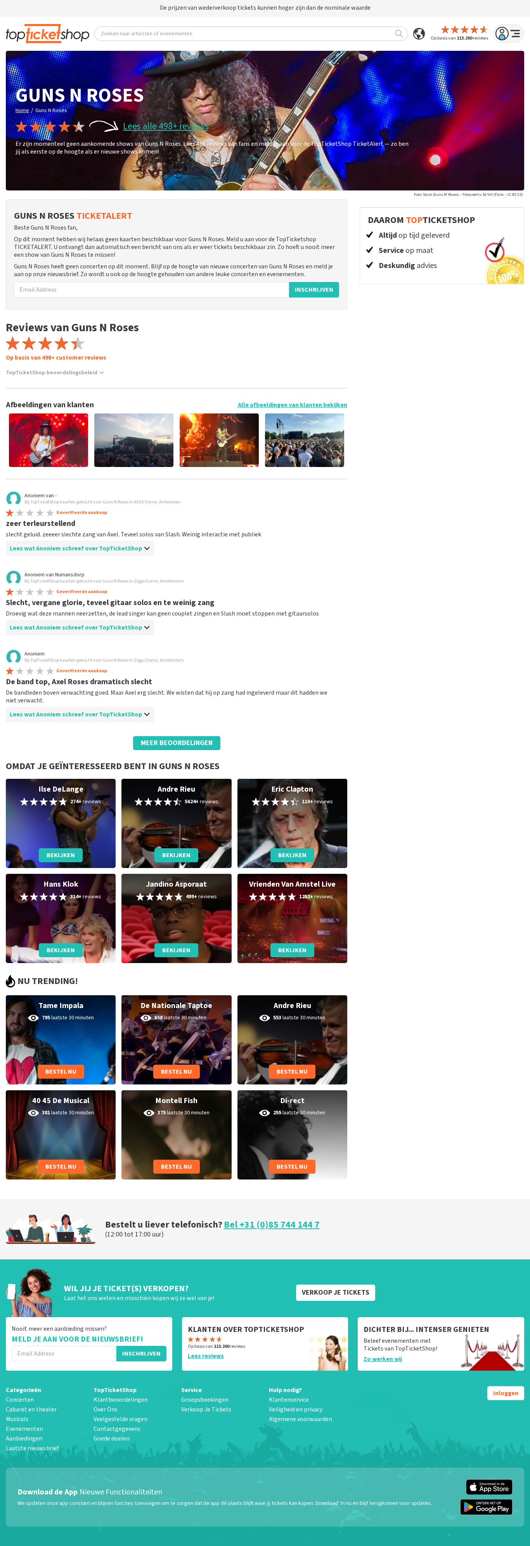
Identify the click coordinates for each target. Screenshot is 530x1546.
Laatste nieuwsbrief (32, 1448)
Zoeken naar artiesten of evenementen (146, 34)
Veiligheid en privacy (295, 1409)
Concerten (20, 1400)
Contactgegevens (117, 1429)
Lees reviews (206, 1356)
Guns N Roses (51, 110)
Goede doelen (112, 1438)
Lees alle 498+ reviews (166, 126)
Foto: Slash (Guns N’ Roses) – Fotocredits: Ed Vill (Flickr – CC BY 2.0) (468, 194)
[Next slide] (328, 440)
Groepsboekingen (205, 1400)
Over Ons (106, 1409)
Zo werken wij (383, 1359)
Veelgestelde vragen (120, 1419)
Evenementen (24, 1429)
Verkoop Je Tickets (206, 1409)
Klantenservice (289, 1400)
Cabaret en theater (31, 1409)
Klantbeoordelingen (121, 1400)
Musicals (17, 1419)
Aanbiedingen (24, 1438)
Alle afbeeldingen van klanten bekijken (292, 405)
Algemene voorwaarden (300, 1419)
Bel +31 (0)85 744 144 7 (272, 1224)
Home (22, 110)
